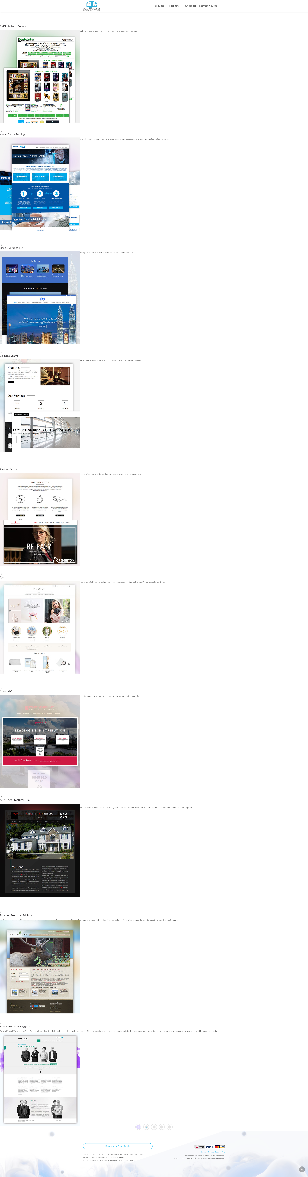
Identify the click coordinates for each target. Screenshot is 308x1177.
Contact (211, 1152)
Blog (223, 1152)
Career (203, 1152)
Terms (217, 1152)
